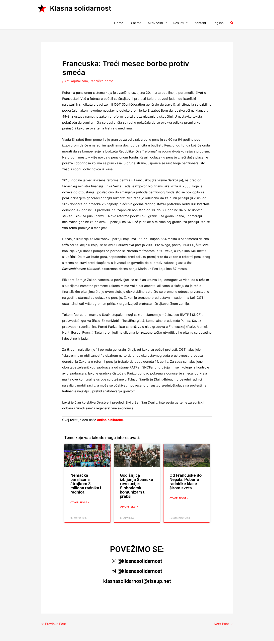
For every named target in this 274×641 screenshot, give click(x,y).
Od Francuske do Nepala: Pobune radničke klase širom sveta (185, 481)
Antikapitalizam (76, 81)
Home (118, 23)
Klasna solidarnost (80, 8)
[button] (232, 23)
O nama (135, 23)
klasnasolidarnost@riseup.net (137, 581)
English (218, 23)
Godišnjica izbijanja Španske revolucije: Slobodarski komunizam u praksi (136, 486)
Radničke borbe (102, 81)
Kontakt (200, 23)
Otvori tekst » (79, 502)
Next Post (223, 624)
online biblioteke (110, 420)
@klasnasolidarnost (139, 561)
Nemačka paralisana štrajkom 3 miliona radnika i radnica (85, 484)
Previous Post (53, 624)
